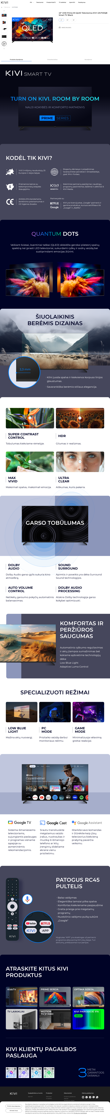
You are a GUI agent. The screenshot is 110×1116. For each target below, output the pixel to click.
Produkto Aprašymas (16, 59)
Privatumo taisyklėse (80, 1113)
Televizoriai (39, 2)
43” (61, 20)
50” (67, 20)
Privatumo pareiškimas (70, 1096)
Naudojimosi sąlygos (69, 1100)
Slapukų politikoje (77, 1109)
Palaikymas (81, 2)
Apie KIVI (72, 2)
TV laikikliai (62, 2)
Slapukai (66, 1098)
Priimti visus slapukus (13, 1106)
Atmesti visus (14, 1110)
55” (74, 20)
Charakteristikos (52, 59)
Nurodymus (88, 59)
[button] (4, 11)
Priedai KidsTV (51, 2)
